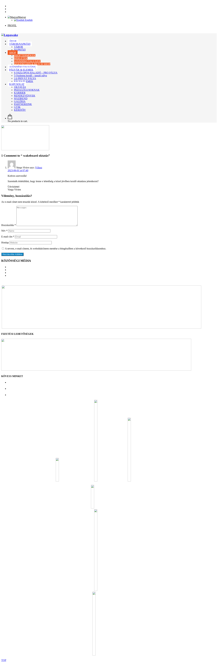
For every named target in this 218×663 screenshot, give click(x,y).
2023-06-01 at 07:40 (18, 170)
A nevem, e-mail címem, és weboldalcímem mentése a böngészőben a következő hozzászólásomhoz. (55, 248)
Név (4, 230)
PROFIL (12, 25)
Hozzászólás (8, 225)
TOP (3, 660)
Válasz (38, 167)
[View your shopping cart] (10, 118)
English (28, 20)
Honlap (5, 242)
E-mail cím (7, 236)
